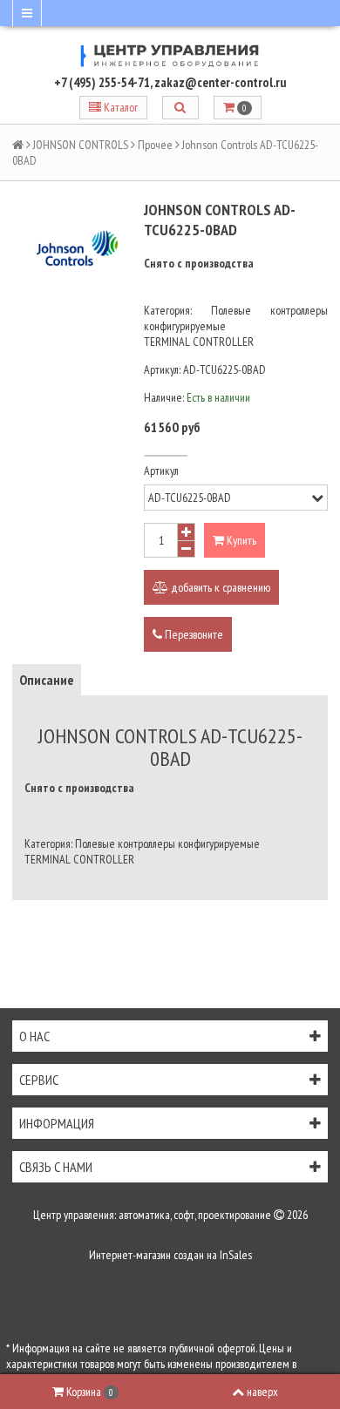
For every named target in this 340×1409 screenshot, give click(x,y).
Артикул (161, 470)
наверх (262, 1391)
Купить (240, 540)
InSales (236, 1255)
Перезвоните (192, 634)
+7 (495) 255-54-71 (102, 82)
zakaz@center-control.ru (220, 82)
